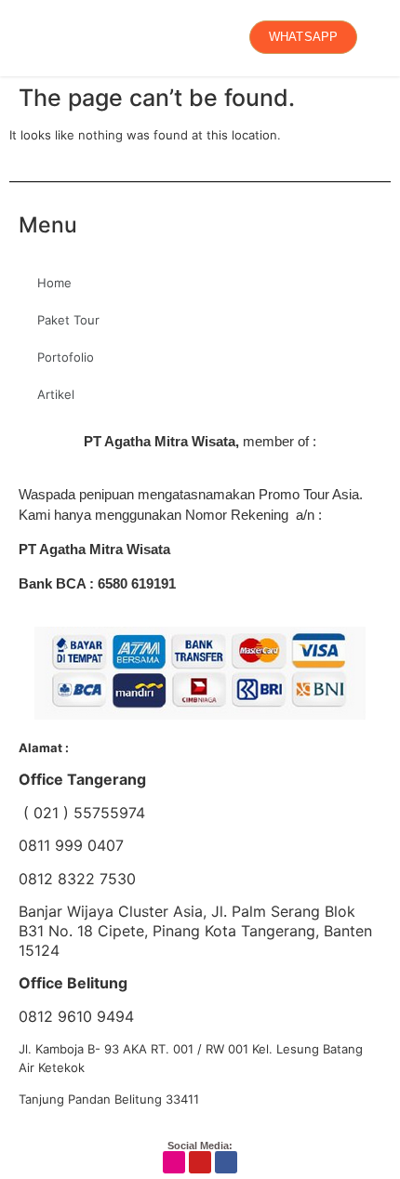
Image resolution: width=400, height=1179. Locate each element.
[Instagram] (174, 1162)
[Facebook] (226, 1162)
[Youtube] (200, 1162)
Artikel (55, 394)
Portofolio (65, 357)
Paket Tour (68, 319)
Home (54, 282)
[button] (23, 37)
